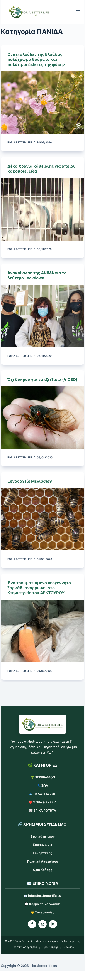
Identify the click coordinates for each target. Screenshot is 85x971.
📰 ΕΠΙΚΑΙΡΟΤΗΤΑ (42, 810)
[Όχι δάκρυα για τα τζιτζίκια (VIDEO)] (42, 417)
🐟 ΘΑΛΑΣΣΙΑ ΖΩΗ (42, 794)
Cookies (69, 947)
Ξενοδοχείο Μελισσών (29, 481)
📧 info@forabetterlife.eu (42, 895)
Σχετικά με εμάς (42, 836)
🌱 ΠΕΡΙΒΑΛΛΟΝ (42, 777)
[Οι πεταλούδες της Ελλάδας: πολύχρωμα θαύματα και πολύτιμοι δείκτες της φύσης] (42, 102)
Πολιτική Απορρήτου (42, 861)
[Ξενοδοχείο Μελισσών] (42, 519)
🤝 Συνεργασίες (42, 912)
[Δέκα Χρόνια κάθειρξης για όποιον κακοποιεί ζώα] (42, 209)
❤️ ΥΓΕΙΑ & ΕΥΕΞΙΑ (42, 802)
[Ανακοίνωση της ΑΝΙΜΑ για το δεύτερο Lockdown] (42, 316)
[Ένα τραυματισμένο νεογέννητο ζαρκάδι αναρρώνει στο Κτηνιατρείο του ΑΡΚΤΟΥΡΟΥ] (42, 631)
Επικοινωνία (42, 844)
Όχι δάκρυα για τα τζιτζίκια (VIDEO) (42, 379)
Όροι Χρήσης (42, 870)
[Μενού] (78, 12)
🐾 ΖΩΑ (42, 785)
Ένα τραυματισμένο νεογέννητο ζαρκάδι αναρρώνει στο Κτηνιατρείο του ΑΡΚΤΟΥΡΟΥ (39, 588)
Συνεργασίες (42, 853)
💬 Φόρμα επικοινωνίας (43, 904)
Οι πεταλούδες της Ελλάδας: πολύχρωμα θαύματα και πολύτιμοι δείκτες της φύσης (36, 59)
